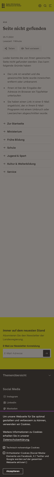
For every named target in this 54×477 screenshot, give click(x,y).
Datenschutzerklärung (16, 439)
